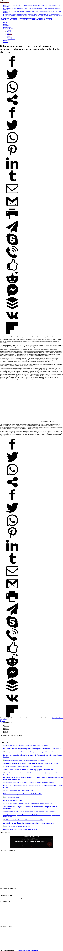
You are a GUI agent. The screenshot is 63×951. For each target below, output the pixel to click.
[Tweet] (12, 80)
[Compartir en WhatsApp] (12, 92)
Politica (8, 36)
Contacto (5, 42)
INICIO (5, 22)
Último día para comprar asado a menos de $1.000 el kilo (22, 794)
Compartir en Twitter (57, 718)
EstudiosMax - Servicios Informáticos (27, 950)
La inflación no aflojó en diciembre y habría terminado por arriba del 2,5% (28, 823)
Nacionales (6, 25)
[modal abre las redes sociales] (12, 105)
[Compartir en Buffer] (12, 308)
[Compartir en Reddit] (12, 283)
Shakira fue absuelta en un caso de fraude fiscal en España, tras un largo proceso (30, 763)
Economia (9, 34)
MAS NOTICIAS (8, 28)
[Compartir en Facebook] (12, 67)
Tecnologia (9, 37)
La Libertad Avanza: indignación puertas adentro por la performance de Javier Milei (32, 748)
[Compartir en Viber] (12, 257)
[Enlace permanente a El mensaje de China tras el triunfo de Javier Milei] (16, 826)
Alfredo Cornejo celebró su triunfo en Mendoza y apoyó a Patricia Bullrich (28, 770)
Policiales (9, 33)
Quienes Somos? (11, 39)
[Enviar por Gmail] (12, 207)
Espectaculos (10, 31)
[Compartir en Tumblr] (12, 181)
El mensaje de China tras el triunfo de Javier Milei (20, 829)
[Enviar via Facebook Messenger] (12, 296)
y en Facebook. (4, 719)
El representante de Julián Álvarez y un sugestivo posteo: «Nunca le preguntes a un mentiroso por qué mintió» (31, 14)
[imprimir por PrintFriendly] (12, 219)
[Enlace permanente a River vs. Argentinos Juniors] (11, 797)
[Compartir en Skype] (12, 245)
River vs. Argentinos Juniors (12, 800)
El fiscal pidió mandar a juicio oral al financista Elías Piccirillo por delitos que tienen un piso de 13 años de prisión (32, 15)
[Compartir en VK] (12, 321)
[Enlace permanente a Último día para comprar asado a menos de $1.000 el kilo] (18, 790)
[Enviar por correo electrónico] (12, 194)
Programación (6, 40)
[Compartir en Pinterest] (12, 156)
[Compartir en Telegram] (12, 232)
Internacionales (7, 27)
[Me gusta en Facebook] (12, 270)
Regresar (2, 721)
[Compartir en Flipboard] (12, 334)
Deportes (9, 30)
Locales (5, 24)
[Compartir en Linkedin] (12, 169)
